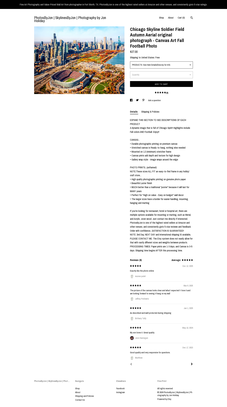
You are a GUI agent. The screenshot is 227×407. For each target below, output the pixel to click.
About (171, 17)
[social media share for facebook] (131, 100)
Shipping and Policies (84, 396)
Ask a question (154, 100)
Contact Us (80, 400)
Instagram (120, 392)
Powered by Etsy (164, 399)
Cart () (181, 17)
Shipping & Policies (150, 111)
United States (147, 57)
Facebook (120, 388)
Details (134, 111)
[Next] (192, 364)
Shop (161, 17)
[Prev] (131, 364)
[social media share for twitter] (137, 100)
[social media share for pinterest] (143, 100)
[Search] (192, 18)
